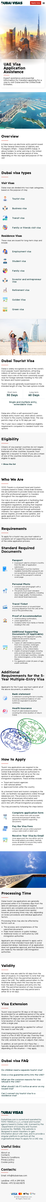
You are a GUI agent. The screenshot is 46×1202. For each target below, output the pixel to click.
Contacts (5, 1155)
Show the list (9, 464)
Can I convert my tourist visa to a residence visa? (18, 1094)
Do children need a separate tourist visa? (22, 1070)
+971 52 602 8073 (17, 1183)
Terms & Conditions (10, 1157)
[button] (43, 3)
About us (5, 1152)
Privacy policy (7, 1159)
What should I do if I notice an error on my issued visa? (22, 1087)
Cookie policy (7, 1162)
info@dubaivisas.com (17, 1175)
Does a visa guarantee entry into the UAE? (22, 1074)
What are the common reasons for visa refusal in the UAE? (21, 1080)
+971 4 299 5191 (17, 1180)
